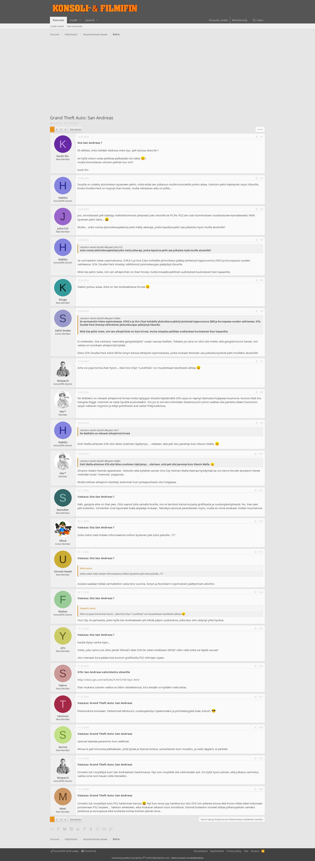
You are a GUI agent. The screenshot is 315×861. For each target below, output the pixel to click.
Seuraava (75, 129)
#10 (261, 453)
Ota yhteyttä (200, 851)
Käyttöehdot (217, 851)
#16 (261, 666)
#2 (261, 178)
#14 (261, 592)
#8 (261, 392)
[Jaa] (256, 137)
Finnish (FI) (90, 851)
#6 (261, 311)
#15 (261, 628)
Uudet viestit (57, 26)
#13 (261, 552)
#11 (261, 490)
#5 (261, 280)
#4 (261, 239)
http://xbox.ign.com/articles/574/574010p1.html (108, 679)
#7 (261, 361)
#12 (261, 521)
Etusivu (255, 851)
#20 (261, 789)
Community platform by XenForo (141, 857)
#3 (261, 209)
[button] (80, 20)
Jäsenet (89, 20)
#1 (261, 136)
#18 (261, 727)
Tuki (246, 851)
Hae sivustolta (74, 26)
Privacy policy (234, 851)
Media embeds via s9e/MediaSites (187, 857)
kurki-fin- (58, 123)
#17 (261, 696)
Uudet (73, 20)
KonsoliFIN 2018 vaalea (66, 851)
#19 (261, 758)
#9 (261, 422)
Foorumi (58, 20)
